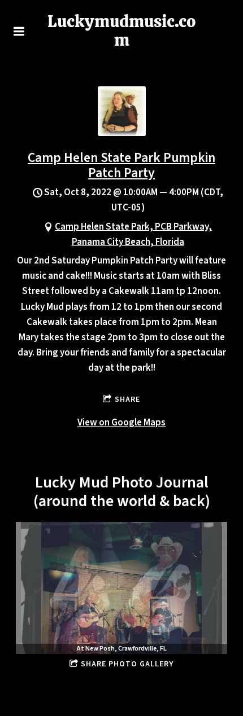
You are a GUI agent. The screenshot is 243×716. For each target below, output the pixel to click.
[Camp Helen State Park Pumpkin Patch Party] (122, 133)
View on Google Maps (121, 422)
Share (127, 399)
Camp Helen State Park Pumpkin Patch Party (121, 165)
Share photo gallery (127, 664)
